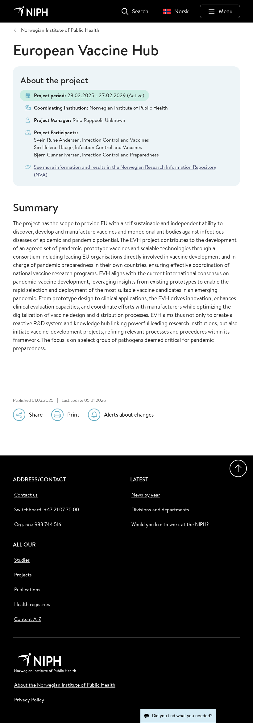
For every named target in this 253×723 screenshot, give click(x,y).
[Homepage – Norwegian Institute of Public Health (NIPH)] (31, 11)
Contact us (26, 494)
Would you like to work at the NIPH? (170, 524)
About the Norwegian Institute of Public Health (64, 684)
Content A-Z (27, 619)
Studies (22, 559)
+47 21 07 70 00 (61, 509)
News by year (145, 494)
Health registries (32, 604)
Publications (27, 589)
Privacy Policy (29, 699)
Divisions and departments (160, 509)
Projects (23, 574)
